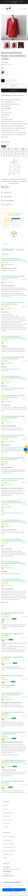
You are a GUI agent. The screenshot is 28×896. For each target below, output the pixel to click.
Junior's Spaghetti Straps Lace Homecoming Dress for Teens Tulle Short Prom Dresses (13, 260)
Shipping (2, 64)
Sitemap (5, 858)
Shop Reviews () (20, 249)
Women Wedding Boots (9, 851)
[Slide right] (26, 45)
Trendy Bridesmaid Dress (9, 847)
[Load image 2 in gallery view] (14, 45)
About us (5, 805)
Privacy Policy (6, 823)
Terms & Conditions (8, 819)
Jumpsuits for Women (8, 843)
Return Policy (6, 816)
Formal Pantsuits (7, 840)
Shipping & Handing (8, 812)
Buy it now (14, 90)
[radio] (2, 72)
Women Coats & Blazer (8, 836)
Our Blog (5, 809)
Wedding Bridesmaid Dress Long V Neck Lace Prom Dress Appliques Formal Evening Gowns (13, 761)
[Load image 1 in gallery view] (7, 45)
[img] (14, 213)
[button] (3, 8)
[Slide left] (1, 45)
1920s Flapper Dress (8, 854)
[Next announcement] (25, 2)
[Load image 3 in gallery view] (21, 45)
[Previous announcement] (3, 2)
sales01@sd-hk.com (8, 875)
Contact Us (6, 827)
